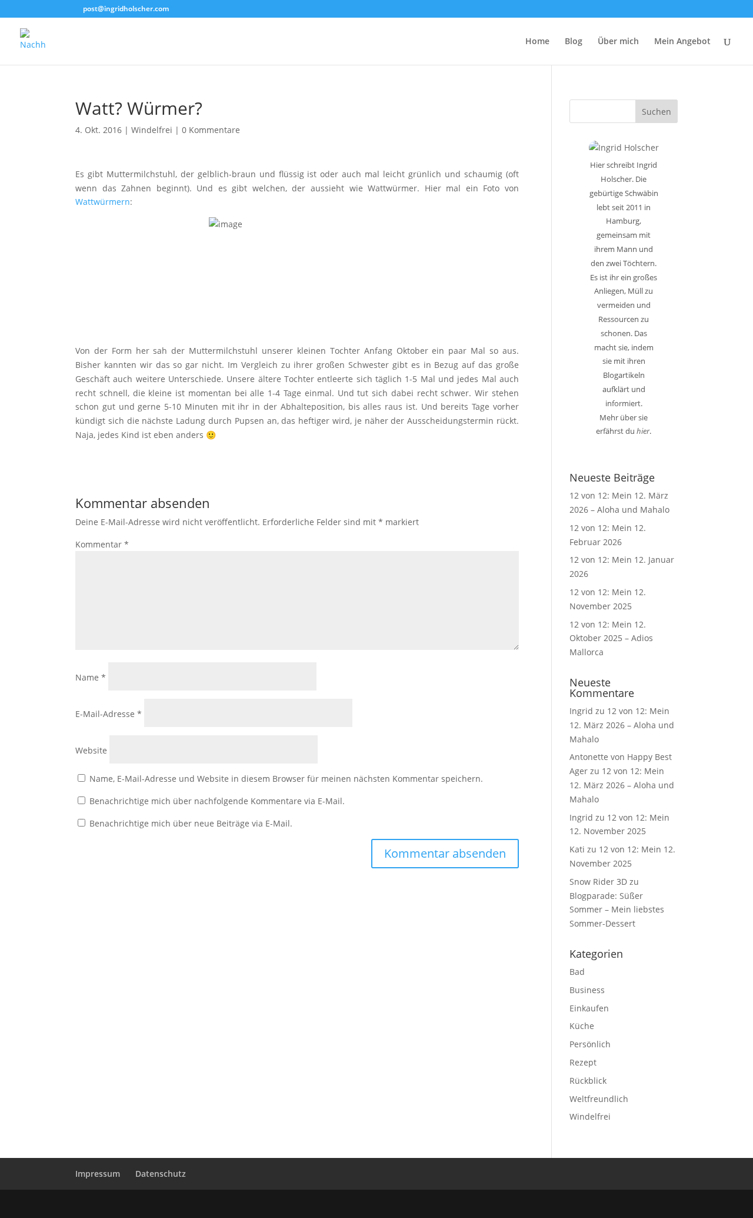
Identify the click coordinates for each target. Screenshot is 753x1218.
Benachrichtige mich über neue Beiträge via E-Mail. (190, 823)
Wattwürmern (102, 201)
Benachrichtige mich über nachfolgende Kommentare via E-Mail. (217, 801)
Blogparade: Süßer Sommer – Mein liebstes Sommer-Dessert (616, 910)
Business (587, 989)
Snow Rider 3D (598, 881)
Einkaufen (589, 1008)
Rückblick (588, 1080)
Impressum (97, 1173)
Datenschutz (160, 1173)
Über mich (618, 42)
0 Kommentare (211, 129)
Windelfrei (151, 129)
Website (91, 750)
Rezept (583, 1062)
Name (90, 677)
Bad (577, 971)
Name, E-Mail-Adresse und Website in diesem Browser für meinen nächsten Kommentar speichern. (286, 778)
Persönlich (590, 1044)
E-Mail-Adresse (108, 713)
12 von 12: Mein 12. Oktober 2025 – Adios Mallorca (611, 638)
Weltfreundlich (598, 1098)
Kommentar (102, 544)
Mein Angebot (682, 42)
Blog (573, 42)
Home (537, 42)
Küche (581, 1025)
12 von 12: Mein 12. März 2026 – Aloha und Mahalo (621, 725)
